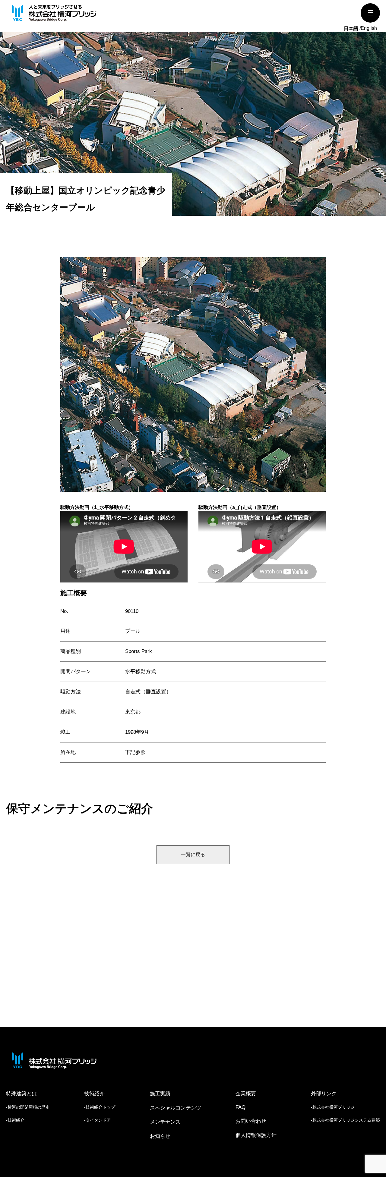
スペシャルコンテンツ (175, 1108)
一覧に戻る (193, 854)
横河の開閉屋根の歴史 (29, 1107)
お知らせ (160, 1136)
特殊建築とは (21, 1094)
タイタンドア (98, 1120)
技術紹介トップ (100, 1107)
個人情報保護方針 (256, 1135)
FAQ (240, 1107)
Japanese (352, 29)
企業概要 (246, 1094)
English (369, 28)
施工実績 (160, 1094)
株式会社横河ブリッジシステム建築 (346, 1120)
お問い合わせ (251, 1121)
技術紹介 (16, 1120)
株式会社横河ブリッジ (333, 1107)
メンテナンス (165, 1122)
